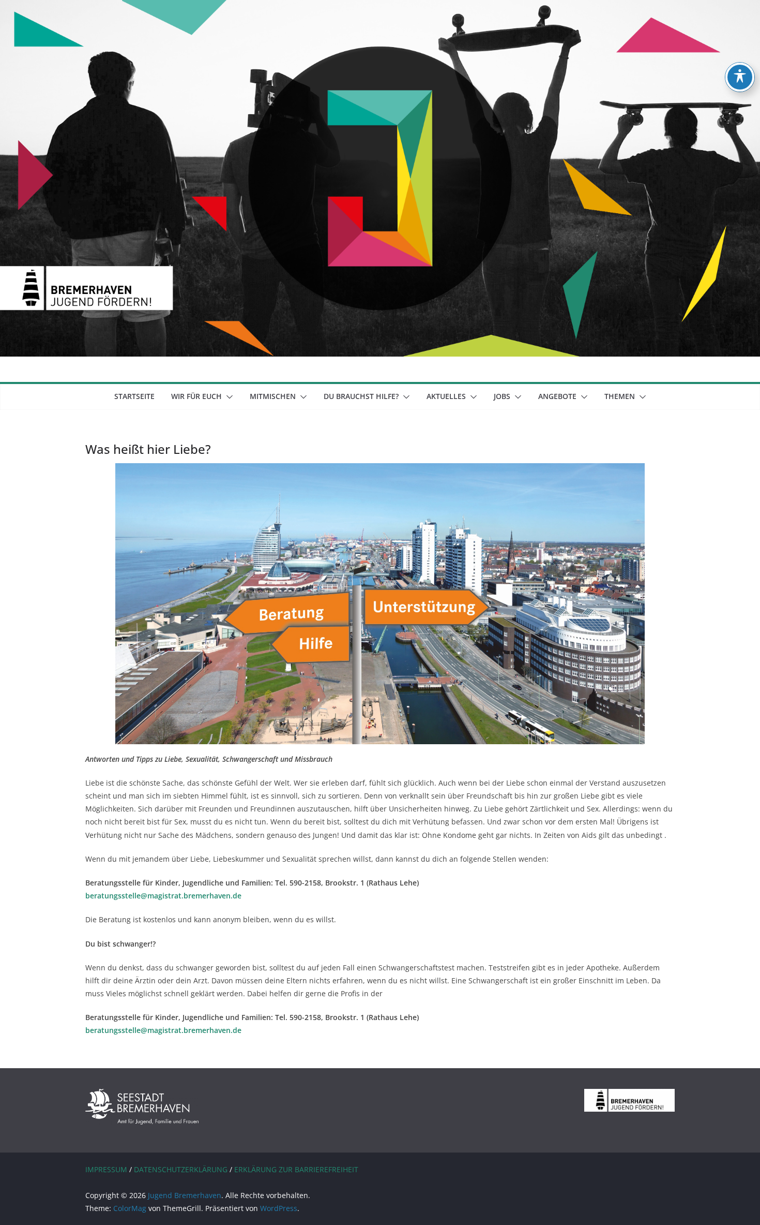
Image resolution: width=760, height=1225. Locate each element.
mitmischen (273, 396)
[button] (227, 397)
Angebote (557, 396)
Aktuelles (446, 396)
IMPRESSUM (106, 1169)
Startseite (134, 396)
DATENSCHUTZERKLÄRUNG (180, 1169)
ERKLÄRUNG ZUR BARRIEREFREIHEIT (296, 1169)
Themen (619, 396)
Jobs (502, 396)
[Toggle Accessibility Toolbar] (739, 77)
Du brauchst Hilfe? (361, 396)
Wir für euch (196, 396)
